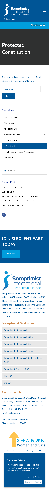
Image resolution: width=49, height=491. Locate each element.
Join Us (39, 451)
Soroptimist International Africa (18, 337)
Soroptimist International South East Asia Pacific (23, 360)
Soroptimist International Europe (19, 351)
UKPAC (7, 383)
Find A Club (27, 451)
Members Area (13, 451)
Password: (7, 89)
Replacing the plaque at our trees (19, 201)
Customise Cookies (33, 482)
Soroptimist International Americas (20, 344)
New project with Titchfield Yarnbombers (23, 196)
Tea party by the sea (12, 188)
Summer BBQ (8, 192)
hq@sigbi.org (14, 413)
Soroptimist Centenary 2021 (17, 369)
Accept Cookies (35, 477)
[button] (38, 25)
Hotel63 (8, 376)
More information (22, 470)
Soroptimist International (15, 330)
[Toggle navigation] (39, 11)
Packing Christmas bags (14, 205)
